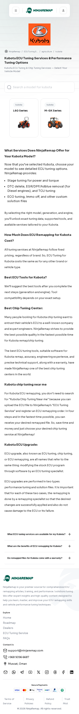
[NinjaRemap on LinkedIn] (71, 672)
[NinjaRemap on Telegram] (22, 672)
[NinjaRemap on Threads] (55, 672)
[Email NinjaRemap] (5, 672)
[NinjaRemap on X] (38, 672)
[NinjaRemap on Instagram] (46, 672)
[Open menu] (15, 10)
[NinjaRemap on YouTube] (30, 672)
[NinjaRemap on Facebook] (63, 672)
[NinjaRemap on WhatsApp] (13, 672)
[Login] (63, 10)
